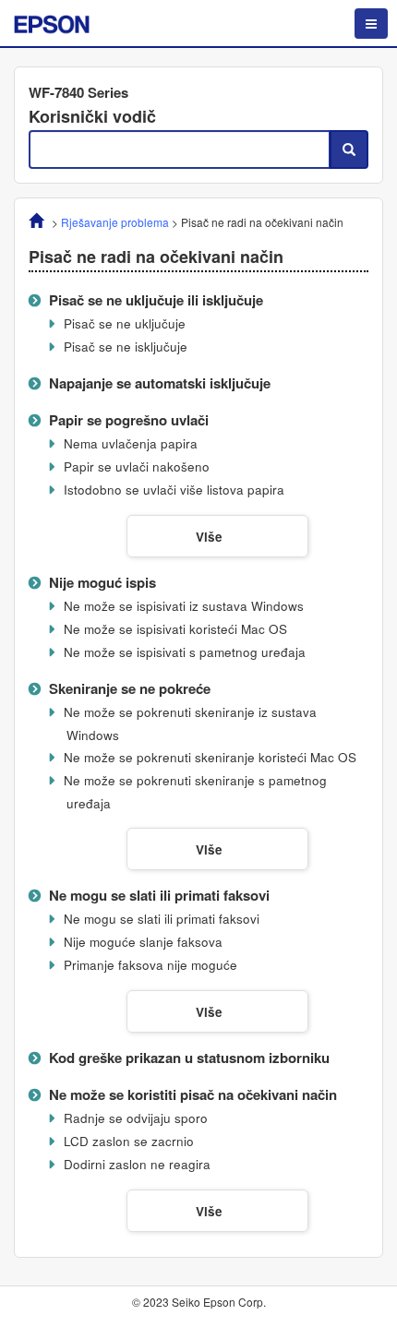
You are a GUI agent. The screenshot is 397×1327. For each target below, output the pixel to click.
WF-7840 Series (78, 92)
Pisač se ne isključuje (125, 346)
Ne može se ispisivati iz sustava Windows (184, 606)
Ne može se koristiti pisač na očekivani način (193, 1094)
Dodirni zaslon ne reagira (137, 1164)
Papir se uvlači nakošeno (137, 466)
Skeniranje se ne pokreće (130, 688)
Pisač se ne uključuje (125, 323)
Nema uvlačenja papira (131, 443)
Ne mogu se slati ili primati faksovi (159, 895)
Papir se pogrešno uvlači (129, 420)
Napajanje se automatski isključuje (160, 383)
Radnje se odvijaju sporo (136, 1118)
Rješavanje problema (115, 222)
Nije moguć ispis (102, 582)
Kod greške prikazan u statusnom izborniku (189, 1057)
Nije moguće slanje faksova (143, 941)
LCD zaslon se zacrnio (129, 1141)
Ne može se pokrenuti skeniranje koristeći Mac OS (210, 757)
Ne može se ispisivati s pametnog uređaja (185, 652)
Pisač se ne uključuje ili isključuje (156, 300)
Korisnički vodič (92, 116)
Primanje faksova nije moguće (150, 965)
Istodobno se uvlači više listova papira (174, 489)
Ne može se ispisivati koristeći (175, 629)
